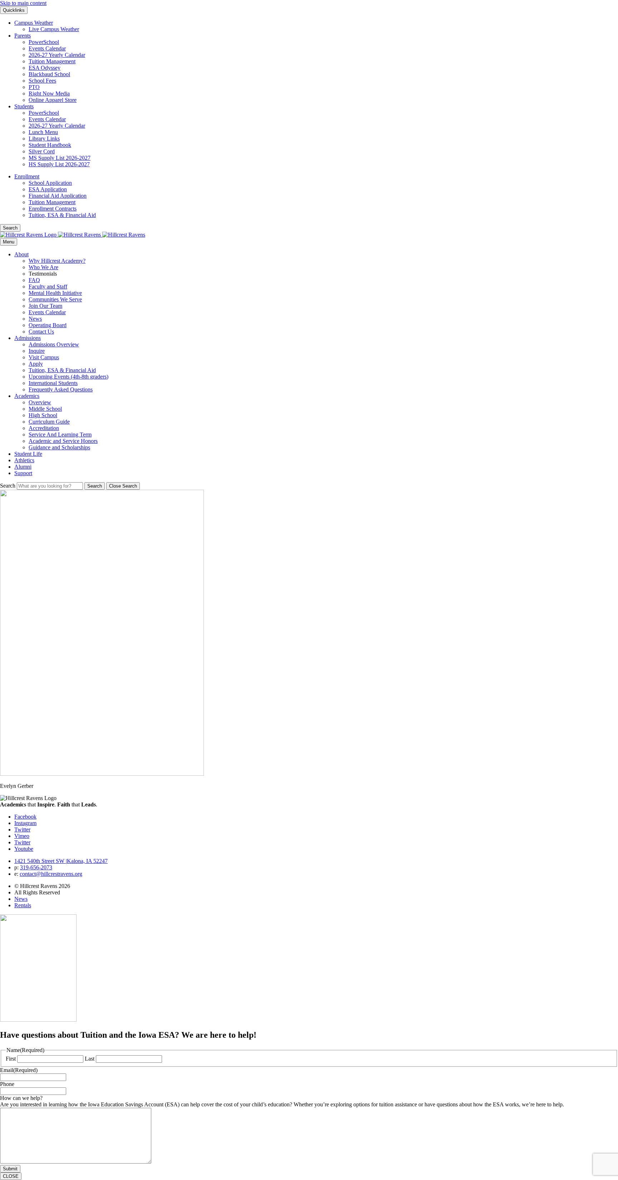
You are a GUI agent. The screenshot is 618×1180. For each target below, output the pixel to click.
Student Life (28, 454)
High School (43, 415)
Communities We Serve (55, 299)
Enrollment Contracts (53, 209)
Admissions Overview (54, 344)
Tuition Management (52, 61)
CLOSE (11, 1176)
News (35, 319)
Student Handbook (50, 145)
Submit (10, 1168)
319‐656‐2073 (36, 867)
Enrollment (26, 176)
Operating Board (48, 325)
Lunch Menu (43, 132)
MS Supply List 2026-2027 (59, 158)
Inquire (37, 351)
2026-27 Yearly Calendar (57, 55)
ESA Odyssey (44, 68)
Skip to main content (23, 3)
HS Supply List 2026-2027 (59, 164)
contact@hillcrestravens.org (51, 874)
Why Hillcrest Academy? (57, 261)
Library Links (44, 138)
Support (23, 473)
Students (24, 106)
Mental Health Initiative (55, 293)
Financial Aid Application (58, 196)
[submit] (94, 486)
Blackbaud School (49, 74)
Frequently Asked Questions (61, 389)
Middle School (45, 409)
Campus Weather (33, 23)
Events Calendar (47, 48)
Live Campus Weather (54, 29)
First (11, 1059)
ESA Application (48, 189)
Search (7, 486)
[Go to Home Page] (72, 235)
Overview (40, 402)
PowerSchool (44, 42)
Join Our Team (45, 306)
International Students (53, 383)
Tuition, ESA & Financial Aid (62, 215)
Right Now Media (49, 93)
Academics (26, 396)
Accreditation (44, 428)
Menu (8, 242)
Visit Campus (44, 357)
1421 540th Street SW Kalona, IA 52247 (61, 861)
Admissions (27, 338)
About (21, 254)
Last (89, 1059)
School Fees (42, 81)
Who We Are (43, 267)
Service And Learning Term (60, 434)
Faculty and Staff (48, 286)
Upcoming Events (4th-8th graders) (68, 377)
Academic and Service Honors (63, 441)
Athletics (24, 460)
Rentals (22, 905)
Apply (36, 364)
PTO (34, 87)
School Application (50, 183)
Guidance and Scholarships (59, 447)
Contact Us (41, 332)
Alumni (22, 467)
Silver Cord (42, 151)
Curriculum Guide (49, 422)
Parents (22, 36)
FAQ (34, 280)
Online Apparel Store (53, 100)
